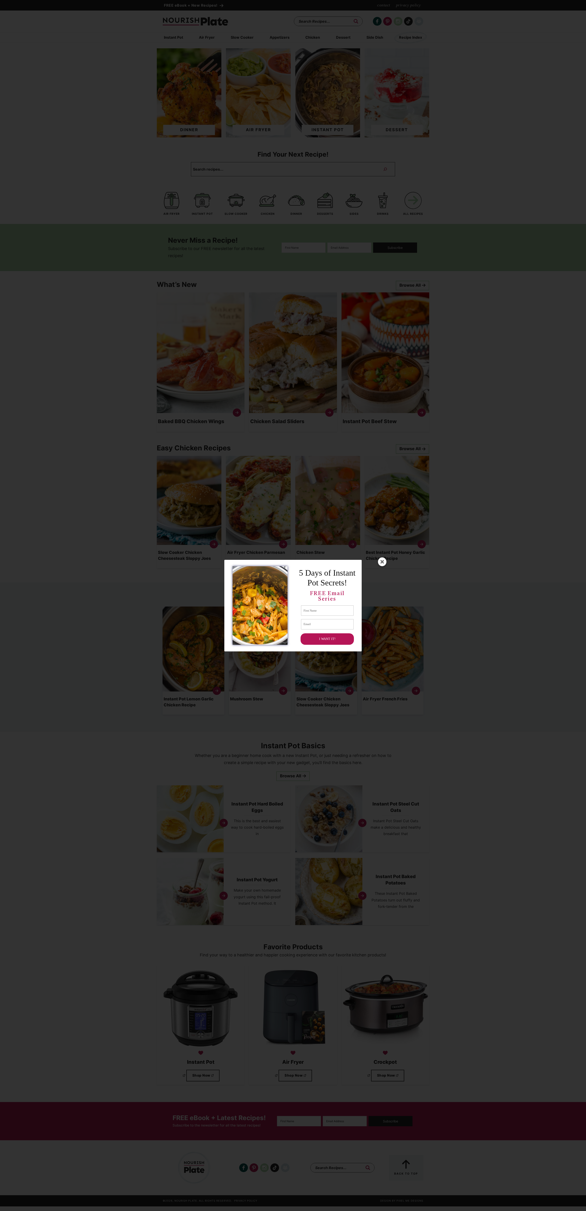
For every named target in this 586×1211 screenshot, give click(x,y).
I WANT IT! (327, 639)
